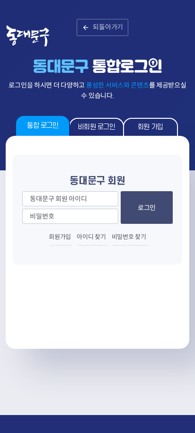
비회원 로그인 (96, 127)
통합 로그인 (42, 126)
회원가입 (60, 237)
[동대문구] (37, 43)
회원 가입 (150, 127)
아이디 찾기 (91, 237)
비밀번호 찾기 (129, 237)
